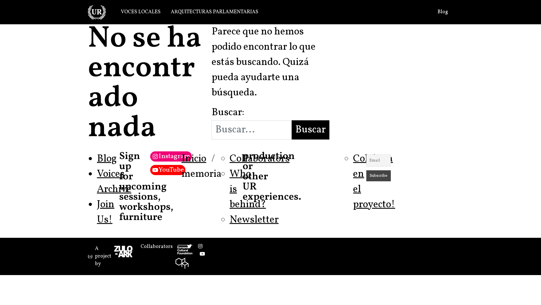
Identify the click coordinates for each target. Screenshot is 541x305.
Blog (443, 12)
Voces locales (141, 12)
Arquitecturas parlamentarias (214, 12)
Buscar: (228, 113)
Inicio (193, 159)
